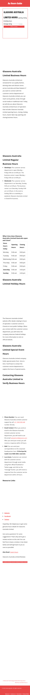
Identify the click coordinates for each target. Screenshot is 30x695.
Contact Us (13, 694)
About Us (7, 694)
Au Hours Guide (15, 3)
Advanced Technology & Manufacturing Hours (14, 680)
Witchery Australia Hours (21, 682)
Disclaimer (19, 694)
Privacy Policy (26, 694)
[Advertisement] (9, 31)
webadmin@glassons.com (19, 438)
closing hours (6, 562)
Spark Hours (14, 552)
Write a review (14, 26)
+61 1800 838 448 (19, 422)
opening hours (23, 562)
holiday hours (14, 562)
